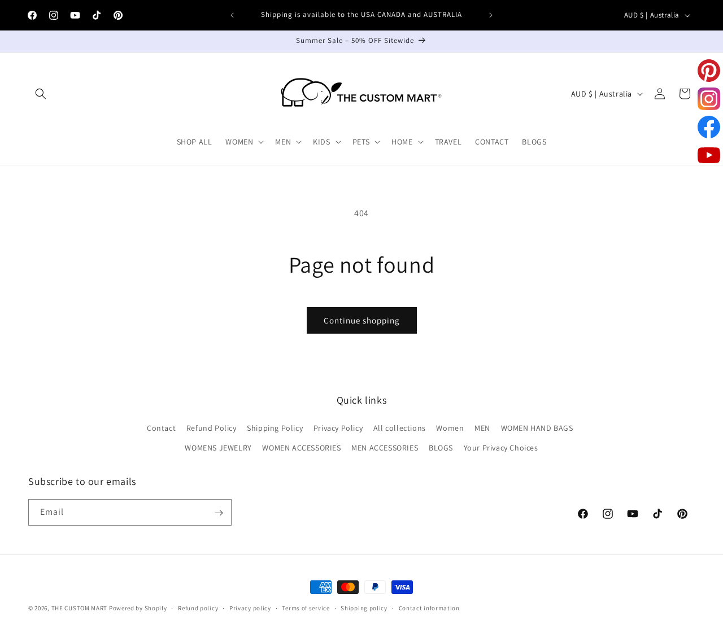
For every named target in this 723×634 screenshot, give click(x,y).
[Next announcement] (490, 15)
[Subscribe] (218, 513)
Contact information (429, 607)
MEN (482, 428)
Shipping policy (364, 607)
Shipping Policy (275, 428)
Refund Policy (211, 428)
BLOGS (441, 448)
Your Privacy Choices (501, 448)
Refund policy (198, 607)
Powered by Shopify (138, 608)
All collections (399, 428)
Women (450, 428)
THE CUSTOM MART (79, 608)
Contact (161, 428)
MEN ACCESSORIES (384, 448)
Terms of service (305, 607)
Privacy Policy (338, 428)
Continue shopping (362, 320)
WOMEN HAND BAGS (537, 428)
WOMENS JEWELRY (218, 448)
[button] (40, 93)
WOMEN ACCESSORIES (301, 448)
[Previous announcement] (232, 15)
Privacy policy (250, 607)
